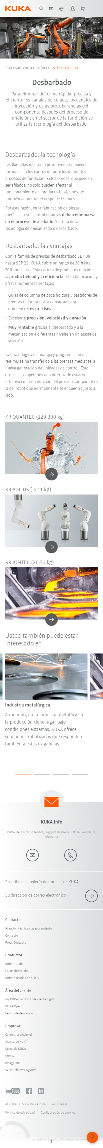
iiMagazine (12, 1063)
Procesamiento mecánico (27, 68)
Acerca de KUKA (16, 1042)
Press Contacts (15, 943)
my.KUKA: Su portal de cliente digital (30, 999)
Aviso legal (59, 1104)
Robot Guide (13, 964)
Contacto (11, 936)
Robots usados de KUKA (22, 978)
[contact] (51, 8)
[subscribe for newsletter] (91, 896)
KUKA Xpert (13, 1006)
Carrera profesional (18, 1035)
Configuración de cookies (58, 1113)
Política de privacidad (20, 1113)
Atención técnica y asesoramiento (28, 929)
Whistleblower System (20, 1070)
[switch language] (61, 8)
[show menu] (93, 8)
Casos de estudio (16, 971)
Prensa (10, 1056)
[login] (72, 8)
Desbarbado (67, 68)
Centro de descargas (19, 1013)
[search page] (41, 8)
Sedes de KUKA (15, 1049)
